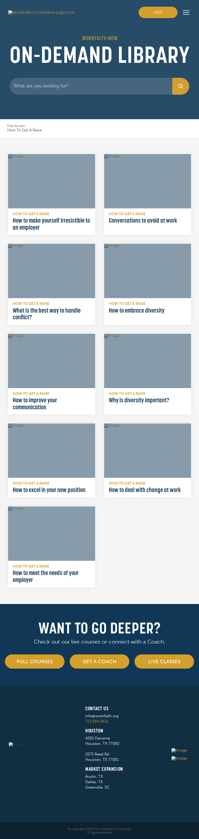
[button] (186, 12)
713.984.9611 (97, 721)
